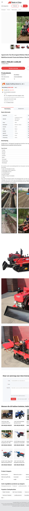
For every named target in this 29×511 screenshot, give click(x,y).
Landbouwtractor (18, 495)
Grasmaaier (16, 477)
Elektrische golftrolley (5, 477)
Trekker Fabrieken (6, 492)
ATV (2, 479)
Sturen (13, 399)
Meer (2, 497)
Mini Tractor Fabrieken (17, 492)
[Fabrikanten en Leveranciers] (14, 2)
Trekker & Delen (14, 9)
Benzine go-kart (4, 474)
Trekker (19, 9)
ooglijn (15, 479)
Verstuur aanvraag (13, 68)
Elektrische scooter (18, 474)
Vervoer (8, 9)
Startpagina (3, 9)
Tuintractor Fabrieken (6, 495)
